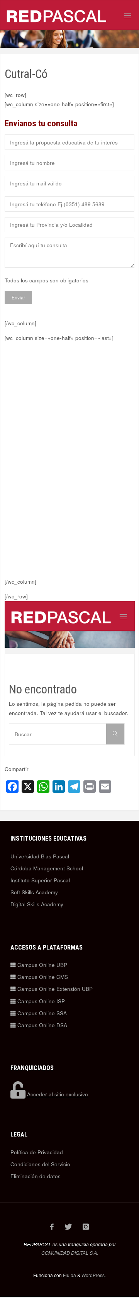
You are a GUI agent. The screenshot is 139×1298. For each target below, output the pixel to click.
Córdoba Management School (46, 868)
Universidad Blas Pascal (39, 856)
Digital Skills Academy (36, 904)
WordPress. (93, 1275)
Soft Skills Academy (34, 892)
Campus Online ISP (40, 1001)
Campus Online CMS (42, 976)
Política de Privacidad (36, 1152)
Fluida (69, 1275)
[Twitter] (68, 1226)
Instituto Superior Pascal (40, 880)
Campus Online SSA (41, 1013)
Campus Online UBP (41, 964)
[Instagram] (85, 1226)
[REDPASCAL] (56, 15)
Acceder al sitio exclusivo (56, 1094)
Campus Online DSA (41, 1025)
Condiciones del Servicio (40, 1164)
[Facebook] (52, 1226)
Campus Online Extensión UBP (54, 988)
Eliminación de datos (35, 1176)
